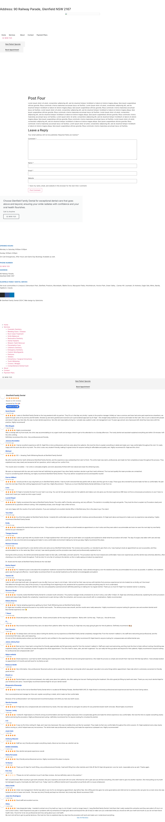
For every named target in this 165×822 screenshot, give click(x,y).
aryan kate (9, 731)
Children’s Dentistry (15, 347)
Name (31, 163)
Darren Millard (11, 477)
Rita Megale (10, 426)
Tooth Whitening (13, 361)
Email (30, 170)
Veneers (10, 357)
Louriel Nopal (10, 498)
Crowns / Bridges (14, 363)
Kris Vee (9, 771)
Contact (7, 370)
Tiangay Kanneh (12, 533)
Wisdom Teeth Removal (16, 343)
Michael (8, 451)
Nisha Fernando (11, 755)
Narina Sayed (10, 565)
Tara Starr (9, 513)
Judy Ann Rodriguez (13, 796)
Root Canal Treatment (15, 334)
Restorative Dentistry (15, 338)
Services (7, 327)
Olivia (8, 804)
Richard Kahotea (12, 544)
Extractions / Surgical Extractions (20, 359)
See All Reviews (82, 818)
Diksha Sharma (11, 601)
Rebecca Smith (11, 665)
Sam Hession (10, 629)
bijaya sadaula (11, 654)
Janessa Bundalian (12, 441)
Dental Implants (13, 341)
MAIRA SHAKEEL (12, 747)
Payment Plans (9, 373)
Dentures (11, 354)
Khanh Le (9, 675)
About (6, 368)
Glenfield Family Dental (15, 395)
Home (6, 325)
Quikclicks (39, 300)
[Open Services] (16, 35)
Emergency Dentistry (15, 350)
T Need (8, 613)
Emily (8, 523)
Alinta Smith (10, 786)
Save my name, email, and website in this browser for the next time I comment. (58, 186)
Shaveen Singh (11, 590)
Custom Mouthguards (15, 352)
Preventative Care (14, 345)
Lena (7, 488)
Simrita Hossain (11, 702)
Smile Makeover (13, 336)
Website (31, 178)
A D (7, 721)
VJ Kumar (9, 763)
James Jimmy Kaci (12, 642)
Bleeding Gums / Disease (17, 331)
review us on (11, 406)
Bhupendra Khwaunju (14, 685)
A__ (7, 621)
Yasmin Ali (9, 576)
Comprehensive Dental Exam (18, 366)
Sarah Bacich (10, 411)
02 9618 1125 (11, 216)
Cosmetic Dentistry (15, 329)
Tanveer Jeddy (11, 710)
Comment (32, 138)
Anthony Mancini (12, 739)
